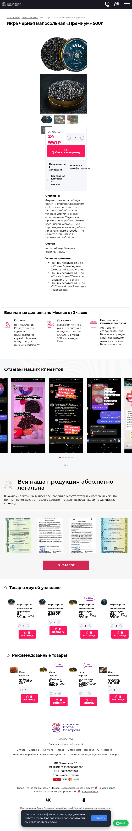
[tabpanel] (66, 415)
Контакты (48, 749)
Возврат (89, 749)
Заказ (60, 749)
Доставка (34, 749)
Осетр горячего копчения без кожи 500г (113, 679)
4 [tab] (69, 457)
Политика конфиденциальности (88, 754)
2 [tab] (63, 457)
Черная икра (13, 17)
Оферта (114, 754)
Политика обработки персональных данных (39, 754)
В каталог (66, 565)
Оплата (21, 749)
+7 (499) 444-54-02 (107, 4)
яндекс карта (107, 787)
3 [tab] (66, 457)
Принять (99, 818)
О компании (104, 749)
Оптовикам (74, 749)
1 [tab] (60, 457)
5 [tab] (72, 457)
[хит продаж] (73, 618)
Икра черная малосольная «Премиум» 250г (86, 679)
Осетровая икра (30, 17)
